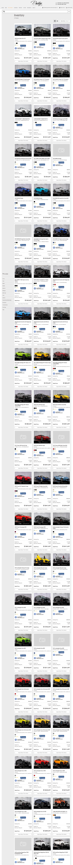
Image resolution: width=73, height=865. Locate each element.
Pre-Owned (10, 7)
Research (29, 7)
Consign (16, 7)
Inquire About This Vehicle (23, 61)
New (6, 7)
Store (24, 7)
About (34, 7)
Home (2, 7)
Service (20, 7)
